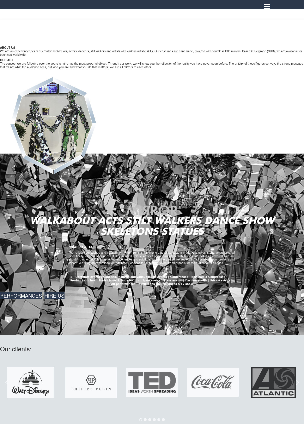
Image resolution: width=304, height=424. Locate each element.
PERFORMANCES (21, 295)
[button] (6, 382)
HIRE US (54, 295)
